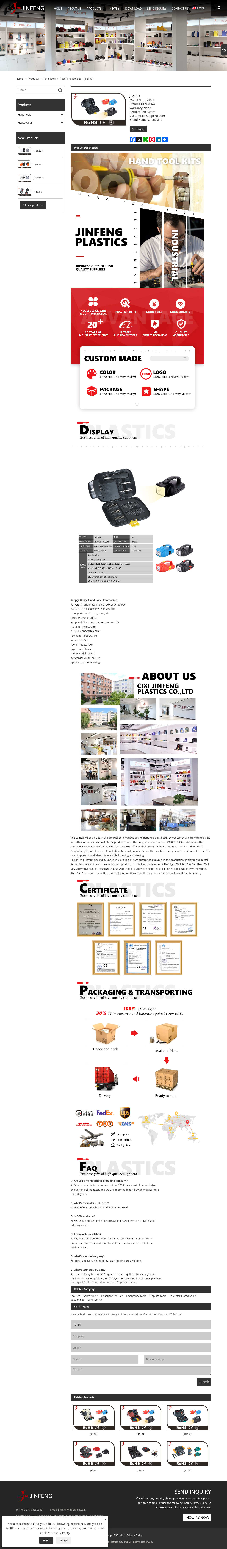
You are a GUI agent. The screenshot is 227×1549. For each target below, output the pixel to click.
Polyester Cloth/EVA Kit (183, 1296)
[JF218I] (94, 1416)
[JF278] (187, 1452)
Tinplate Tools (158, 1296)
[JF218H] (187, 1416)
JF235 (141, 1470)
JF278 (187, 1470)
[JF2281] (94, 1452)
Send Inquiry (138, 129)
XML (122, 1535)
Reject (46, 1540)
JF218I (93, 1434)
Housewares (25, 122)
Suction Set (77, 1299)
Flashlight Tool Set (70, 78)
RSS (116, 1535)
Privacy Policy (134, 1535)
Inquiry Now (197, 1517)
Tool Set (75, 1296)
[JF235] (140, 1452)
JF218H (188, 1434)
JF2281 (94, 1470)
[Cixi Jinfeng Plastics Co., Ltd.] (26, 7)
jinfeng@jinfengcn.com (72, 1509)
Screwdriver (90, 1296)
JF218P (141, 1434)
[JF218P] (140, 1416)
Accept (64, 1540)
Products (33, 78)
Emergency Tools (136, 1296)
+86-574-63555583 (31, 1509)
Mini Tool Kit (94, 1299)
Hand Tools (49, 78)
